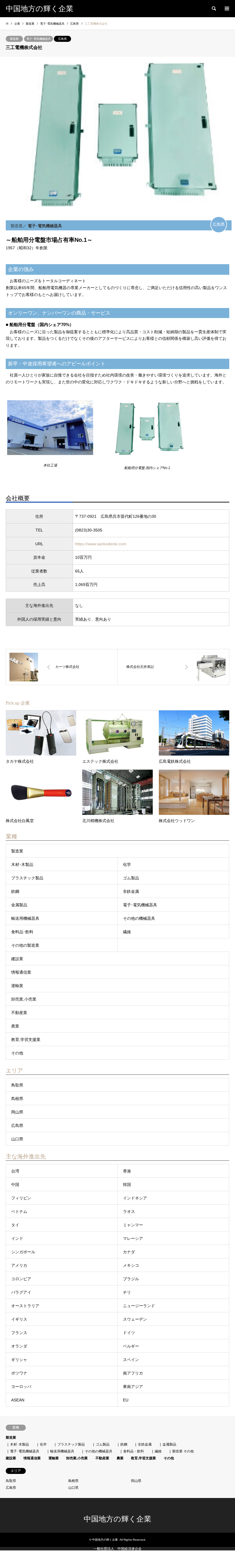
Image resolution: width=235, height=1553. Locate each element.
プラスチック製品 (27, 878)
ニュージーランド (139, 1305)
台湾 (15, 1171)
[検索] (213, 8)
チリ (127, 1292)
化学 (127, 864)
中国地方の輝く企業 (117, 1519)
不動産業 (19, 1012)
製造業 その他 (183, 1451)
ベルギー (131, 1346)
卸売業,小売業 (23, 999)
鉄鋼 (15, 891)
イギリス (19, 1319)
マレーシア (133, 1238)
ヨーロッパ (21, 1386)
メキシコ (131, 1265)
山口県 (17, 1139)
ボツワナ (19, 1373)
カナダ (129, 1252)
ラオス (129, 1211)
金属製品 (19, 905)
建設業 (17, 958)
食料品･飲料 (22, 932)
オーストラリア (25, 1305)
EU (125, 1400)
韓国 (127, 1184)
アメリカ (19, 1265)
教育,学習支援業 (25, 1039)
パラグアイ (21, 1292)
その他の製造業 (25, 945)
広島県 (62, 38)
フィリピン (21, 1198)
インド (17, 1238)
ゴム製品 (131, 878)
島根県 (17, 1098)
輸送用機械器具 (25, 918)
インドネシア (135, 1198)
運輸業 (17, 985)
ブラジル (131, 1278)
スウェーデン (135, 1319)
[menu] (226, 8)
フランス (19, 1332)
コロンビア (21, 1278)
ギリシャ (19, 1359)
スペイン (131, 1359)
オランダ (19, 1346)
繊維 (127, 932)
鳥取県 (17, 1085)
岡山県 (17, 1112)
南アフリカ (133, 1373)
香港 (127, 1171)
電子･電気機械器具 (38, 38)
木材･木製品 (22, 864)
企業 (17, 23)
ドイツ (129, 1332)
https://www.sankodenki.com (100, 544)
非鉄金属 (131, 891)
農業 (15, 1026)
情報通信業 (21, 972)
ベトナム (19, 1211)
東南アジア (133, 1386)
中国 (15, 1184)
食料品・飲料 (133, 1451)
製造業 (14, 38)
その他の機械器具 (139, 918)
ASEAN (17, 1400)
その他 (17, 1053)
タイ (15, 1225)
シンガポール (23, 1252)
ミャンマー (133, 1225)
